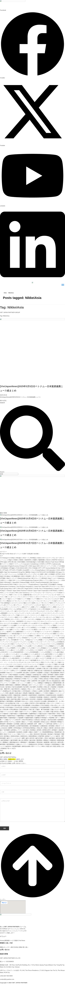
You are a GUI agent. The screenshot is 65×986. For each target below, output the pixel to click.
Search (2, 403)
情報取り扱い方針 (6, 943)
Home (5, 292)
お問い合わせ (5, 949)
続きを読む (3, 400)
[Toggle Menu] (62, 285)
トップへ (2, 899)
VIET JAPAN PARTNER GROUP (10, 312)
